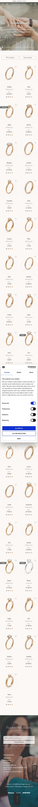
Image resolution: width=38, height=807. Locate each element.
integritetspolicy (29, 745)
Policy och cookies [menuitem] (9, 765)
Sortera (28, 57)
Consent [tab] (7, 372)
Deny (19, 438)
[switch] (33, 408)
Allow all (19, 428)
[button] (3, 5)
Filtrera (11, 57)
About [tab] (31, 372)
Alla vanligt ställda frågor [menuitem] (12, 771)
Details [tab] (19, 372)
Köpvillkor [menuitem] (7, 760)
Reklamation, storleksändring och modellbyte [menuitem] (15, 768)
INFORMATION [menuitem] (8, 755)
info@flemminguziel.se (21, 784)
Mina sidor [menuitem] (6, 758)
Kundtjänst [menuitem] (7, 763)
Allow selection (19, 433)
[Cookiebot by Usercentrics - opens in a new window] (28, 367)
